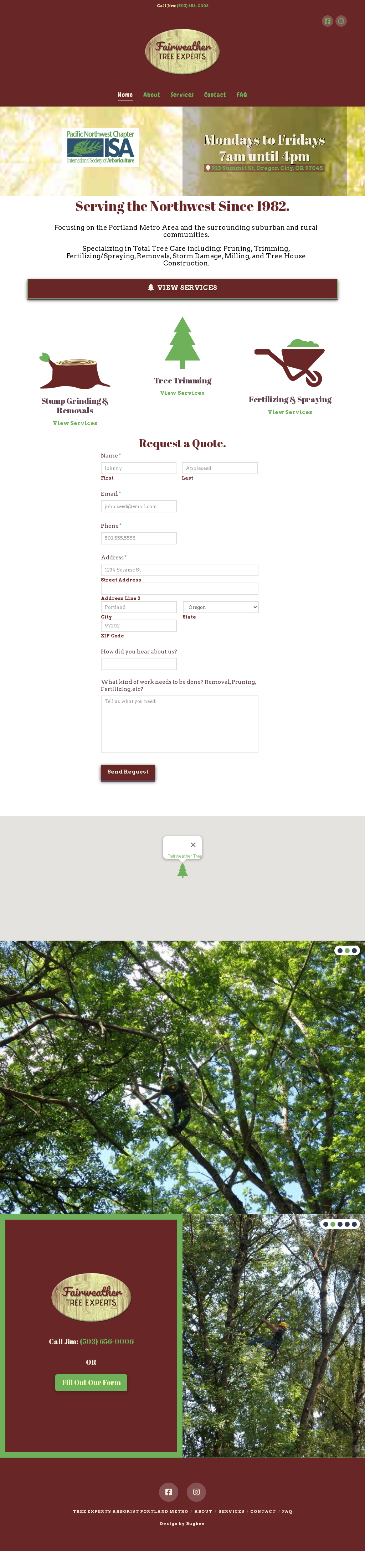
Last (187, 478)
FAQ (287, 1511)
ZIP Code (112, 636)
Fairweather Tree (185, 856)
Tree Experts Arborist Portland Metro (130, 1511)
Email (111, 493)
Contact (263, 1511)
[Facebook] (327, 21)
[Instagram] (341, 21)
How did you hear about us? (139, 651)
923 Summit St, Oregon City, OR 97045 (267, 168)
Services (232, 1511)
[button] (182, 870)
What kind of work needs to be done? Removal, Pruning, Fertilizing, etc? (178, 685)
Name (111, 455)
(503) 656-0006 (193, 5)
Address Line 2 (120, 598)
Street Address (121, 580)
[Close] (193, 844)
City (106, 617)
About (203, 1511)
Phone (111, 525)
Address (114, 557)
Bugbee (195, 1523)
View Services (187, 288)
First (107, 478)
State (189, 617)
